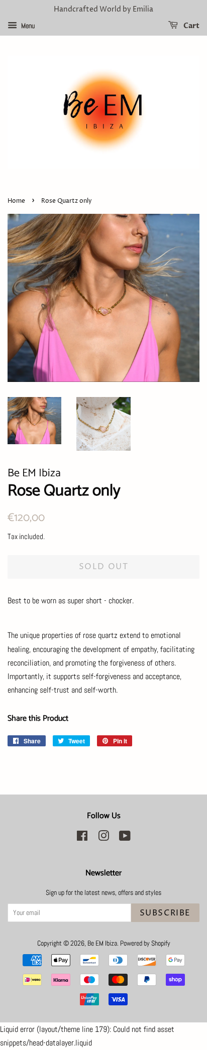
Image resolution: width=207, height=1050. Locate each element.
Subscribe (165, 912)
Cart (190, 26)
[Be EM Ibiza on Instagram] (103, 838)
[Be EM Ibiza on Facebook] (82, 838)
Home (16, 201)
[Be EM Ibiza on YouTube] (125, 838)
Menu (27, 25)
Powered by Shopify (145, 943)
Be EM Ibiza (102, 943)
